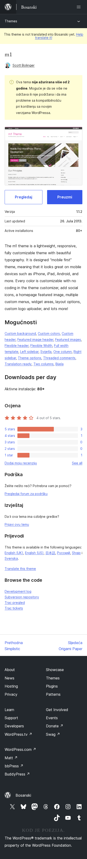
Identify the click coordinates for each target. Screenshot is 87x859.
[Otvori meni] (79, 7)
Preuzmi (64, 197)
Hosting (11, 686)
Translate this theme (20, 569)
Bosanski (23, 795)
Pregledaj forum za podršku (26, 494)
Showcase (55, 669)
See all (77, 463)
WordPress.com (20, 749)
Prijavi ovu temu (17, 524)
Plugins (52, 686)
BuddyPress (17, 774)
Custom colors (49, 333)
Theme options (29, 358)
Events (52, 717)
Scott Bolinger (24, 65)
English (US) (34, 553)
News (9, 678)
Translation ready (18, 364)
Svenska (11, 558)
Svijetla (46, 352)
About (10, 669)
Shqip (76, 553)
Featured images (68, 339)
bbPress (14, 766)
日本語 (50, 553)
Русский (63, 553)
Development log (18, 591)
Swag (53, 734)
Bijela (59, 364)
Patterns (53, 694)
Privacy (11, 694)
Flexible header (17, 346)
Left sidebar (29, 352)
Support (11, 717)
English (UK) (14, 553)
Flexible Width (41, 346)
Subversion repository (22, 597)
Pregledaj (23, 197)
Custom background (20, 333)
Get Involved (57, 709)
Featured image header (35, 339)
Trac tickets (14, 608)
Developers (14, 726)
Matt (11, 757)
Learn (9, 709)
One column (62, 352)
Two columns (43, 364)
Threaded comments (59, 358)
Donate (54, 726)
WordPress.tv (18, 734)
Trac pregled (15, 603)
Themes (11, 21)
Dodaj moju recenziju (21, 463)
